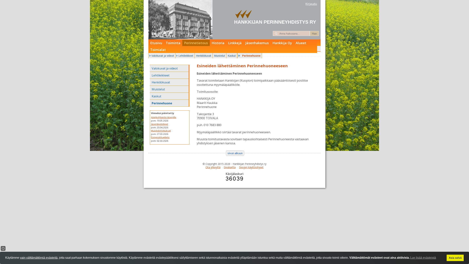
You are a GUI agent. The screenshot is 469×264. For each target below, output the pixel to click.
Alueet (301, 43)
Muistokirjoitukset (161, 130)
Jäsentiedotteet (159, 124)
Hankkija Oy (282, 43)
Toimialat (158, 49)
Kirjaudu (311, 4)
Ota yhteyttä (213, 167)
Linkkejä (235, 43)
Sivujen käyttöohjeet (251, 167)
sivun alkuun (235, 153)
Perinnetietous (196, 43)
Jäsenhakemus (257, 43)
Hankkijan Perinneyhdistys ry (275, 22)
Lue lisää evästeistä (423, 257)
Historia (218, 43)
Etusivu (156, 43)
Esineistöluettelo (160, 137)
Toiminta (173, 43)
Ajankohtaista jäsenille (163, 117)
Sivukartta (230, 167)
